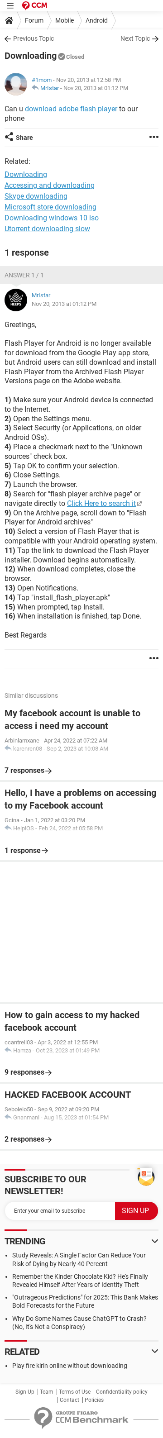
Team (46, 1392)
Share (24, 137)
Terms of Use (75, 1392)
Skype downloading (36, 196)
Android (97, 20)
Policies (94, 1400)
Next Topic (135, 38)
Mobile (64, 20)
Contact (69, 1400)
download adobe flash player (71, 109)
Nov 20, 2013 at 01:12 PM (95, 88)
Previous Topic (33, 38)
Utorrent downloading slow (47, 228)
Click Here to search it (101, 503)
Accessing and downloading (50, 185)
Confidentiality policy (122, 1392)
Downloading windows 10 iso (52, 218)
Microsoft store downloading (50, 207)
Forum (34, 20)
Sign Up (24, 1392)
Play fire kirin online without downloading (69, 1365)
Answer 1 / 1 (24, 275)
